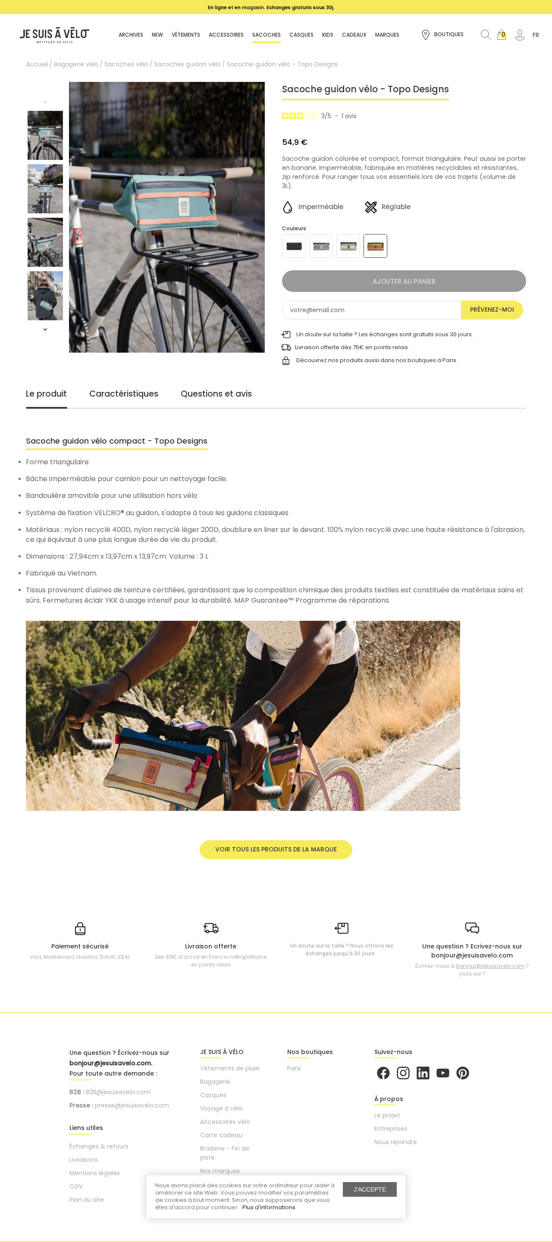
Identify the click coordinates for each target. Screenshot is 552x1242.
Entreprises (390, 1128)
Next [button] (45, 329)
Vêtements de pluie (230, 1068)
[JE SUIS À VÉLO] (50, 34)
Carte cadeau (221, 1135)
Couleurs (294, 228)
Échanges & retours (99, 1146)
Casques (213, 1095)
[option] (272, 7)
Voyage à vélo (221, 1108)
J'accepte (370, 1189)
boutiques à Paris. (433, 360)
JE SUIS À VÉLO (222, 1052)
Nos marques (220, 1171)
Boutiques (448, 34)
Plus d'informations (268, 1207)
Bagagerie (215, 1081)
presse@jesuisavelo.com (132, 1105)
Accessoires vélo (225, 1121)
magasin (253, 7)
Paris (294, 1068)
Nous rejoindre (395, 1142)
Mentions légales (94, 1173)
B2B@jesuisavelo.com (118, 1092)
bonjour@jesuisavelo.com (490, 966)
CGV (76, 1186)
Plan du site (86, 1199)
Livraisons (83, 1159)
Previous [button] (45, 102)
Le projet (387, 1115)
